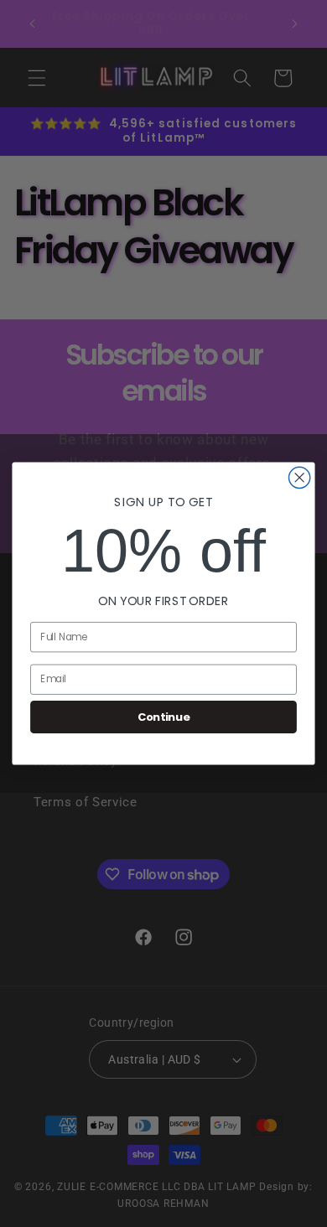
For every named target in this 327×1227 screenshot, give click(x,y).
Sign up (85, 686)
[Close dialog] (309, 561)
